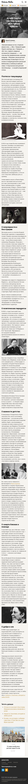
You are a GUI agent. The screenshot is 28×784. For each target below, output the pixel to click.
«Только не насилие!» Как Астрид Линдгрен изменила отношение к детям (14, 709)
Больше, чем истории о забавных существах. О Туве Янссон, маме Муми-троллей (14, 720)
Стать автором (5, 763)
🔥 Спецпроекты (21, 5)
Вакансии (15, 762)
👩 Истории (5, 5)
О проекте (4, 762)
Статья (14, 14)
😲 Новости (12, 5)
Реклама (10, 762)
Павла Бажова (15, 483)
